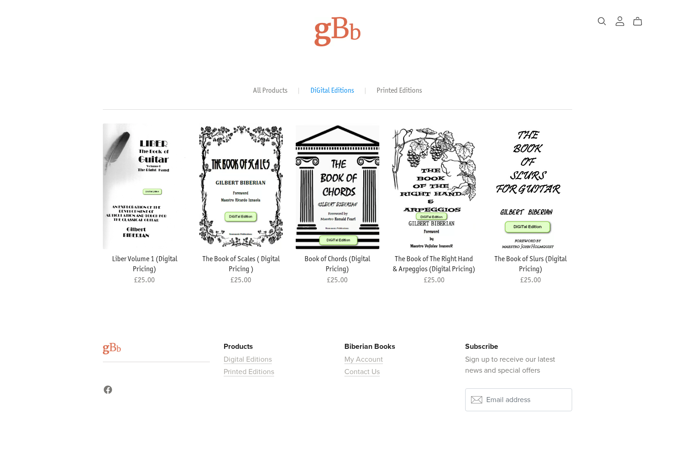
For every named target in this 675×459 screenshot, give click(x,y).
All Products (270, 90)
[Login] (619, 20)
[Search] (602, 21)
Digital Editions (248, 359)
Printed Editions (399, 90)
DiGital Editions (332, 90)
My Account (363, 359)
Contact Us (362, 371)
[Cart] (641, 21)
